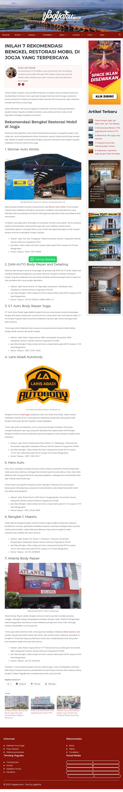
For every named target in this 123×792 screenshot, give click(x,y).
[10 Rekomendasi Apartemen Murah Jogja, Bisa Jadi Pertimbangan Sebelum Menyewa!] (16, 702)
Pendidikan (47, 35)
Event (90, 35)
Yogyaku (22, 673)
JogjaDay (37, 784)
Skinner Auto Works (57, 207)
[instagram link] (92, 762)
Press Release (12, 749)
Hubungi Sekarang (45, 259)
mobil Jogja (24, 414)
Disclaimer (10, 772)
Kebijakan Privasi (13, 769)
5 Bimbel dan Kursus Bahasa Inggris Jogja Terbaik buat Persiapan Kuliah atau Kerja (68, 712)
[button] (119, 35)
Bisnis (62, 35)
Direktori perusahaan (15, 752)
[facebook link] (92, 769)
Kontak (9, 765)
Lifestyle (76, 35)
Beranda (6, 35)
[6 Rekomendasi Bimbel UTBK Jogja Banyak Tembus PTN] (43, 702)
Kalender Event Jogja (15, 745)
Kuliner (72, 749)
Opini (102, 35)
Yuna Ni (31, 68)
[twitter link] (92, 766)
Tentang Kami (12, 762)
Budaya (31, 35)
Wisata (17, 35)
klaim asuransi (70, 632)
